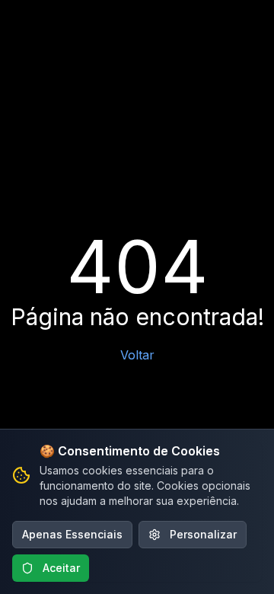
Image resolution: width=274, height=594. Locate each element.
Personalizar (203, 534)
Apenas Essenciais (72, 534)
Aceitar (61, 567)
